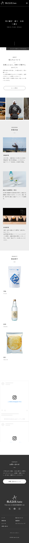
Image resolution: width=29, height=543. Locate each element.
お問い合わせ (4, 526)
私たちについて (19, 518)
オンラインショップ (20, 523)
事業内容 (3, 520)
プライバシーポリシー (14, 532)
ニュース (3, 523)
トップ (3, 518)
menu (27, 3)
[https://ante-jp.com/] (9, 508)
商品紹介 (17, 520)
